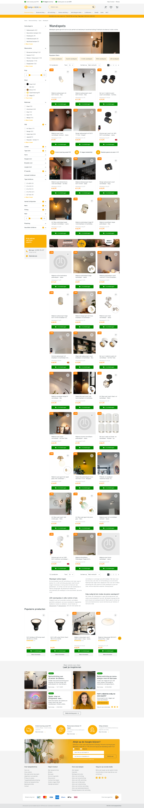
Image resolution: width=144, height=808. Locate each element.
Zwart (32, 84)
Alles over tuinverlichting (79, 778)
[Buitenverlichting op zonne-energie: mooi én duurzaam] (84, 680)
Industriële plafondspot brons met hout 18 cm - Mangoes (84, 477)
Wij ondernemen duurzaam (31, 774)
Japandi (30, 137)
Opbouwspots (32, 30)
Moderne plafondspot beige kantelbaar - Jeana (84, 276)
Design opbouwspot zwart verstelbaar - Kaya (107, 182)
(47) (34, 640)
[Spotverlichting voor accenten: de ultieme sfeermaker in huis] (35, 680)
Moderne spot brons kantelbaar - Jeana (105, 558)
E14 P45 (30, 192)
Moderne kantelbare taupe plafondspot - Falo (107, 223)
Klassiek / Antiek (33, 140)
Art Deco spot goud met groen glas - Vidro (84, 518)
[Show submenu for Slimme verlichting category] (68, 12)
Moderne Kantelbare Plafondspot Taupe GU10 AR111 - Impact (83, 558)
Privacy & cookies (29, 778)
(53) (106, 640)
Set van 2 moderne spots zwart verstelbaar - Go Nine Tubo (108, 94)
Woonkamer (32, 61)
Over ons (26, 770)
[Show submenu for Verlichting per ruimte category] (82, 12)
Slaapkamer (31, 63)
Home (25, 20)
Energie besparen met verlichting (81, 790)
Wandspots (45, 20)
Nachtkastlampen (33, 41)
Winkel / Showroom (34, 58)
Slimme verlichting (63, 12)
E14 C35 (30, 186)
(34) (58, 640)
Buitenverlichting (40, 12)
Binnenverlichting (28, 12)
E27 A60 (30, 194)
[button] (72, 16)
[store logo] (32, 7)
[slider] (29, 75)
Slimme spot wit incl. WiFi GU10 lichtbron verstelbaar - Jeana (60, 558)
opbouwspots (62, 606)
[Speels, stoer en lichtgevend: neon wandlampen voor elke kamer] (35, 700)
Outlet (102, 12)
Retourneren (51, 778)
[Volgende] (119, 65)
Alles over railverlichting (79, 784)
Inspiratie (74, 772)
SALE (107, 12)
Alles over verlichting (78, 776)
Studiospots (31, 36)
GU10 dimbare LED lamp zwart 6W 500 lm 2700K (36, 638)
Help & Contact (110, 2)
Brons (32, 90)
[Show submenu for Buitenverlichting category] (45, 12)
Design (30, 131)
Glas (29, 112)
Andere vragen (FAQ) (54, 782)
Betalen (50, 772)
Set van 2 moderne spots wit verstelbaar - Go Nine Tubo (108, 357)
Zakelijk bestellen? (53, 784)
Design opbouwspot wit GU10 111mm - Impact (84, 134)
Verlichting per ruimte (76, 12)
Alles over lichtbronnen (78, 782)
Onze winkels (28, 772)
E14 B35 (30, 183)
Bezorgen (50, 774)
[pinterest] (117, 707)
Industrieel (31, 134)
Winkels (118, 2)
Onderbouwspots (32, 38)
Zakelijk (96, 12)
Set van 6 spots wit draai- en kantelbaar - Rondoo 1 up (108, 437)
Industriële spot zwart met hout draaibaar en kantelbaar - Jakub (84, 397)
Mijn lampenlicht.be (53, 770)
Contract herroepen (53, 780)
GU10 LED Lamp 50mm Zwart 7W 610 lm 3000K (59, 638)
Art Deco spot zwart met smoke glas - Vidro (59, 518)
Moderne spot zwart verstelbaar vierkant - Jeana (60, 134)
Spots (40, 20)
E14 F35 (30, 189)
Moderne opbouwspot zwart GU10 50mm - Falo (84, 94)
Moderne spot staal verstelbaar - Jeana (105, 316)
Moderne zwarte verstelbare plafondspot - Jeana (84, 437)
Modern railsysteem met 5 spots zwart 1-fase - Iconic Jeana (82, 638)
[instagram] (114, 707)
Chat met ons (33, 256)
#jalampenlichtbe (29, 784)
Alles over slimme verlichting (80, 786)
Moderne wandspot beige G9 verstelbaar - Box (60, 397)
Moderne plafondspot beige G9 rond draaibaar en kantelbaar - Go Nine (84, 223)
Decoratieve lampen (34, 33)
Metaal (30, 117)
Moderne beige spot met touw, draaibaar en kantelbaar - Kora (84, 316)
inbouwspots (52, 606)
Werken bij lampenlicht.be (31, 782)
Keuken (30, 55)
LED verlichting (51, 12)
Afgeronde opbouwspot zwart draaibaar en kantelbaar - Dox (84, 357)
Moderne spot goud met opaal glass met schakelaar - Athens (60, 478)
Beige (32, 95)
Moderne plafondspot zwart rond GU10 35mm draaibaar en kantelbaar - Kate (108, 276)
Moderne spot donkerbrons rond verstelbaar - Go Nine (60, 182)
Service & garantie (53, 776)
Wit (31, 87)
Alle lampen (75, 770)
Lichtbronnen (88, 12)
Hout (29, 115)
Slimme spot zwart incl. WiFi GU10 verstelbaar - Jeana (108, 134)
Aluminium (31, 109)
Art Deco (30, 128)
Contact (26, 786)
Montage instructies (77, 774)
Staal (29, 106)
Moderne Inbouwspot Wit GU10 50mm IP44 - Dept (107, 638)
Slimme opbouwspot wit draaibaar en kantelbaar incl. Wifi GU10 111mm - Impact (60, 357)
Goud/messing (34, 92)
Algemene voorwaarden (31, 776)
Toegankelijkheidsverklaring (32, 780)
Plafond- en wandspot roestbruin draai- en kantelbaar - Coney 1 (106, 478)
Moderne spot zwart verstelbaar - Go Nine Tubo (59, 437)
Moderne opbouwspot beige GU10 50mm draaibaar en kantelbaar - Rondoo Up (60, 316)
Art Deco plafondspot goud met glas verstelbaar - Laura (60, 223)
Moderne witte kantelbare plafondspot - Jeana (59, 276)
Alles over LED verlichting (79, 780)
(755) (82, 640)
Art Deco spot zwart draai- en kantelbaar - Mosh (108, 397)
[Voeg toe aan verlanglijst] (68, 72)
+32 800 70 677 (39, 250)
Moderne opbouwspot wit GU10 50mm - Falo (59, 94)
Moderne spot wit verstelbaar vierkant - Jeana (108, 518)
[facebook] (112, 707)
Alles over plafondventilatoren (80, 788)
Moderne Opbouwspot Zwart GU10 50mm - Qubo (84, 182)
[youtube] (105, 778)
